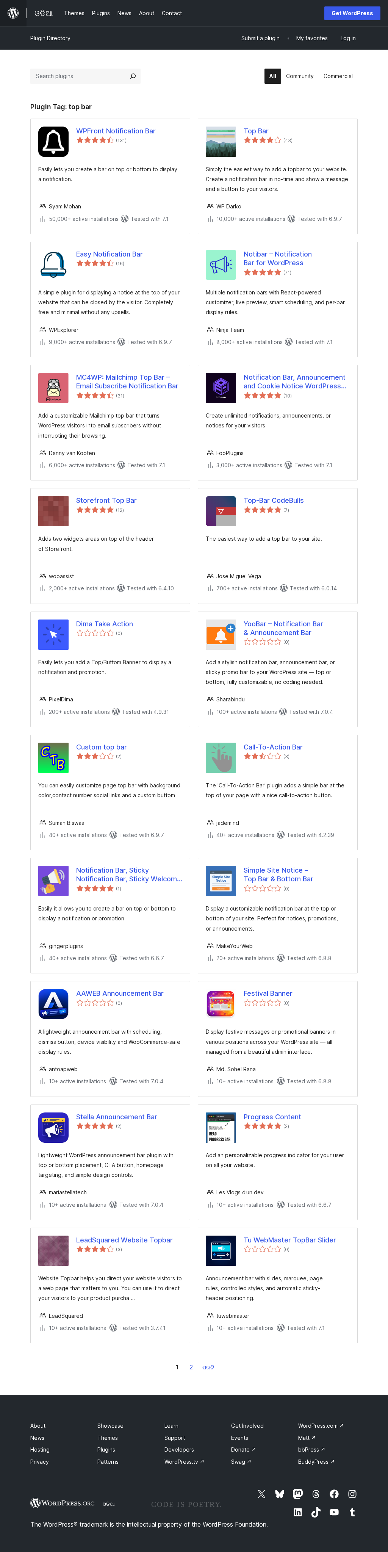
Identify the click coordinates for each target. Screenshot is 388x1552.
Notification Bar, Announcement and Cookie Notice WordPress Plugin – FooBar (295, 382)
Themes (107, 1438)
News (37, 1438)
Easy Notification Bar (109, 254)
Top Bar (256, 131)
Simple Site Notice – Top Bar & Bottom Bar (278, 874)
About (37, 1425)
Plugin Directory (50, 38)
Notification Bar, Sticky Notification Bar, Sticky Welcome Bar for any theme (128, 875)
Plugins (106, 1449)
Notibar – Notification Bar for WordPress (278, 258)
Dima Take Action (104, 624)
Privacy (39, 1461)
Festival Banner (268, 993)
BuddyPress (316, 1461)
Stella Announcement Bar (116, 1117)
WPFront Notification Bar (116, 131)
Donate (243, 1449)
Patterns (108, 1461)
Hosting (40, 1449)
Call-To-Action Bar (273, 747)
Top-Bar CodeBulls (274, 500)
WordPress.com (321, 1425)
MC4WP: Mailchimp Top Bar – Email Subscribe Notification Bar (127, 381)
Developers (179, 1449)
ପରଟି (208, 1367)
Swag (241, 1461)
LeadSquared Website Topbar (124, 1240)
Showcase (110, 1425)
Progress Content (272, 1117)
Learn (171, 1425)
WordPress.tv (184, 1461)
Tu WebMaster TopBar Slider (290, 1240)
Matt (307, 1438)
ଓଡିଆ (109, 1504)
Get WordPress (352, 13)
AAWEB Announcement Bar (120, 993)
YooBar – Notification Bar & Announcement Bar (283, 628)
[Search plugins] (133, 76)
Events (239, 1438)
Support (174, 1438)
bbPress (311, 1449)
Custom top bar (101, 747)
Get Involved (247, 1425)
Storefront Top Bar (106, 500)
